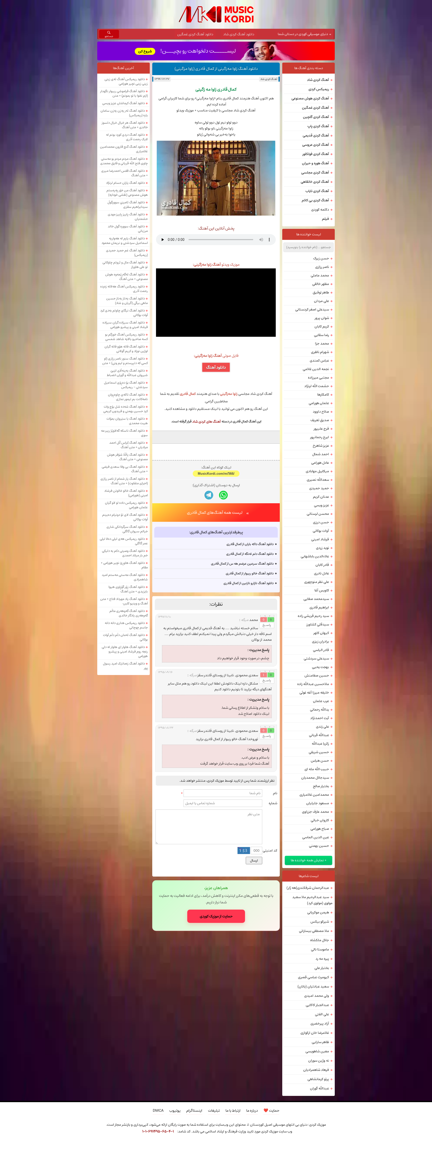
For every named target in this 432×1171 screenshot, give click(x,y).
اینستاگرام (194, 1110)
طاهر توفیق (321, 292)
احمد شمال (320, 454)
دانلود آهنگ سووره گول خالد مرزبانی (128, 229)
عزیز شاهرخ (321, 446)
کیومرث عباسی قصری (313, 977)
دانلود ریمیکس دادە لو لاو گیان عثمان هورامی (126, 505)
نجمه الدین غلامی (316, 369)
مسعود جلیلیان (317, 803)
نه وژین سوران (318, 1061)
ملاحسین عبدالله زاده (313, 684)
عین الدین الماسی (315, 837)
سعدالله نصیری (318, 480)
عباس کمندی (319, 361)
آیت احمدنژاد (319, 718)
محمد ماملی (320, 275)
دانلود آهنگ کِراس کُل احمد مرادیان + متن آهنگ (128, 445)
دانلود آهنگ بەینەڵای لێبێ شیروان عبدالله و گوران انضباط (127, 373)
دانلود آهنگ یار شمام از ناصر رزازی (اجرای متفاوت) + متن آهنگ (124, 481)
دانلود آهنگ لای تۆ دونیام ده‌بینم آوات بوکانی (125, 517)
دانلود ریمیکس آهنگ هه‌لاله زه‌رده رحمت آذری (124, 289)
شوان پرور (322, 318)
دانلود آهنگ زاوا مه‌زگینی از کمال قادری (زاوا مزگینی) (216, 68)
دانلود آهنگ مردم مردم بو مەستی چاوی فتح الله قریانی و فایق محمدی (124, 161)
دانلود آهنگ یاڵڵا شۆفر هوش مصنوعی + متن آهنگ (127, 457)
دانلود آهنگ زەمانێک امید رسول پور (125, 666)
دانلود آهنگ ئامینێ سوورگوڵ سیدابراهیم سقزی (128, 205)
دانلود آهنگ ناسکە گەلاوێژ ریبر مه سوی (124, 433)
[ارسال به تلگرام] (208, 495)
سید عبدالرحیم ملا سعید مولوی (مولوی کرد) (312, 900)
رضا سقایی (321, 335)
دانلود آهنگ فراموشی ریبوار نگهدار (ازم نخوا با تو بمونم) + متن (124, 93)
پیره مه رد (322, 959)
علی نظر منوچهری (316, 582)
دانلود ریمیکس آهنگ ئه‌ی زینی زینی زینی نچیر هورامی (126, 81)
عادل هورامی (320, 463)
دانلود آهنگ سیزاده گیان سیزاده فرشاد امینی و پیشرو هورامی (125, 325)
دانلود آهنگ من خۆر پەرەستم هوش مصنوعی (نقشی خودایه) (127, 193)
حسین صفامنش (316, 676)
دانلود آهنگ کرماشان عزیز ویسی (123, 103)
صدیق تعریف (319, 420)
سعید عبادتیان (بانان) (313, 986)
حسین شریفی (319, 752)
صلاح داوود (321, 412)
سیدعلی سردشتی (316, 658)
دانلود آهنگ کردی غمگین (195, 34)
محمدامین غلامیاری (314, 795)
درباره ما (252, 1110)
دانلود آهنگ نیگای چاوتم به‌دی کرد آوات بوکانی (124, 313)
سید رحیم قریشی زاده (313, 616)
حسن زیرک (321, 258)
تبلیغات (214, 1110)
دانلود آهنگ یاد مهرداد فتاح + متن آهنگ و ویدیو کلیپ (124, 601)
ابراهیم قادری (319, 607)
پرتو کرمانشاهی (318, 1079)
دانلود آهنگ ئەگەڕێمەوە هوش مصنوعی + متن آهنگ (126, 277)
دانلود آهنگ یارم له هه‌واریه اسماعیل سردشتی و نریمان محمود (125, 241)
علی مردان (321, 301)
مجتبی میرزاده (318, 378)
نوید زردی (322, 548)
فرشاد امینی (320, 539)
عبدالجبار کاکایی (317, 1005)
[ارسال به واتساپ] (223, 495)
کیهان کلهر (321, 633)
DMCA (158, 1110)
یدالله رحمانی (319, 710)
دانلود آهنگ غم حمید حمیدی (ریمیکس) (127, 253)
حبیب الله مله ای (316, 769)
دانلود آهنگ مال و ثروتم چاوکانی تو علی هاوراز (125, 265)
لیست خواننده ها (308, 234)
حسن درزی (321, 522)
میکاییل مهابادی (317, 471)
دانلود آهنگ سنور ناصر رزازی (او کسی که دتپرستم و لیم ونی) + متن (125, 361)
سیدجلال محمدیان (315, 778)
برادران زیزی (320, 641)
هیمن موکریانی (318, 912)
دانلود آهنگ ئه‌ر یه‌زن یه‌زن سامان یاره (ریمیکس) (124, 113)
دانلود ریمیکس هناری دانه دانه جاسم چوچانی (126, 625)
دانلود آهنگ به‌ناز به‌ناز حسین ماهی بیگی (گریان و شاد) (127, 301)
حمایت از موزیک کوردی (216, 916)
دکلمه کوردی (320, 210)
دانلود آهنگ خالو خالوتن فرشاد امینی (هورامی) (126, 493)
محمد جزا (322, 344)
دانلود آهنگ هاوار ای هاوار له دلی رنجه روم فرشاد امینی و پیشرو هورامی (125, 651)
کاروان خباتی (320, 820)
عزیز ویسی (321, 505)
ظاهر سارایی (320, 1042)
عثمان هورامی (319, 403)
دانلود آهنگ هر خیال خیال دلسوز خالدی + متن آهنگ (125, 125)
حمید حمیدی (319, 488)
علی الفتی (322, 1014)
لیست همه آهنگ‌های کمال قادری (214, 512)
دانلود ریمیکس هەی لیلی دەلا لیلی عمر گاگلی (124, 541)
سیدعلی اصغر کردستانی (312, 309)
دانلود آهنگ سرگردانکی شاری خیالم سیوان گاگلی (127, 529)
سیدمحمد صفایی (316, 599)
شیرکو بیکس (319, 922)
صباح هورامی (319, 829)
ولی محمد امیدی (316, 996)
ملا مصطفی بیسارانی (314, 931)
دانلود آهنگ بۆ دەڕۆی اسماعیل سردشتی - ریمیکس (126, 385)
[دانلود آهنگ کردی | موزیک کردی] (216, 14)
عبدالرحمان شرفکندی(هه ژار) (307, 888)
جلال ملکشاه (319, 940)
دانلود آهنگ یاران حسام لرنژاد (125, 183)
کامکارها (323, 395)
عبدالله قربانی (319, 735)
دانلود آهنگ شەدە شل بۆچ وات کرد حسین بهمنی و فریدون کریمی (125, 409)
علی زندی (322, 727)
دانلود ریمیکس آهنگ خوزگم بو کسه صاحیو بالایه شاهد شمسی (126, 337)
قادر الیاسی (321, 650)
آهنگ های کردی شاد (206, 422)
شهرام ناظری (320, 352)
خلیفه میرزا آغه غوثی (314, 693)
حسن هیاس (320, 761)
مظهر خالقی (320, 284)
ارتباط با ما (233, 1110)
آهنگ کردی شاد (268, 79)
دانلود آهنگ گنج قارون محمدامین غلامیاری (124, 149)
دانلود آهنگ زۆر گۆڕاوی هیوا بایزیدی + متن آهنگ (128, 589)
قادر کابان (322, 565)
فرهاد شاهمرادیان (316, 1070)
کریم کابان (321, 326)
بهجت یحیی (320, 667)
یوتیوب (174, 1110)
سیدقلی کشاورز (317, 624)
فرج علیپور (321, 429)
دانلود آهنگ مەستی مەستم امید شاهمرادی (125, 577)
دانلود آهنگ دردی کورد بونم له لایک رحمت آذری (127, 137)
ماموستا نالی (320, 949)
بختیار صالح (321, 786)
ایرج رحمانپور (319, 437)
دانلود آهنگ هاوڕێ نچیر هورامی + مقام (124, 565)
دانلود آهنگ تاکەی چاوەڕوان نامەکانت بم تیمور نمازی (128, 397)
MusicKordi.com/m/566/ (216, 473)
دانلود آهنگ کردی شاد (238, 34)
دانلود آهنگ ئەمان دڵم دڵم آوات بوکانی (125, 637)
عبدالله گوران (319, 1088)
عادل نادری (321, 573)
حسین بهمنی (319, 846)
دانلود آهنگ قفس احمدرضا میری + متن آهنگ (124, 173)
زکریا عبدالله (320, 744)
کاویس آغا (321, 590)
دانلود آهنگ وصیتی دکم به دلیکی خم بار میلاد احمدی (125, 553)
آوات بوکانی (321, 531)
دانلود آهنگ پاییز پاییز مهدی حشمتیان (128, 217)
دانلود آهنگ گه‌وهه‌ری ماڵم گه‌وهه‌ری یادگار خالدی (129, 613)
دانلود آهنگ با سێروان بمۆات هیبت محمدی (127, 421)
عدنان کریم (321, 497)
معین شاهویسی (317, 1051)
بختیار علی (321, 968)
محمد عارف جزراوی (315, 812)
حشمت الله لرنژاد (316, 386)
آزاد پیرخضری (319, 1024)
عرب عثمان (321, 701)
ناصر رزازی (322, 267)
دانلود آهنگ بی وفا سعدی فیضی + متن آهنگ (125, 469)
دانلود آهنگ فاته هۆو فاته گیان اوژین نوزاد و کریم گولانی (126, 349)
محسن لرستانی (318, 514)
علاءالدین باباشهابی (315, 556)
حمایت (271, 1110)
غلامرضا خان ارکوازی (314, 1033)
